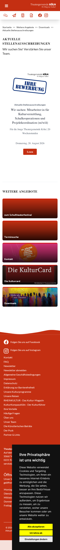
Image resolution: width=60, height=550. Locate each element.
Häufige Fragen (12, 413)
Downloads (44, 27)
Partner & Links (12, 434)
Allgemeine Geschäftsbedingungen (22, 374)
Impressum (10, 378)
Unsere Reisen (11, 396)
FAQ (6, 361)
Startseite (7, 27)
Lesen (30, 151)
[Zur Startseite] (44, 5)
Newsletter (10, 365)
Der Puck (8, 430)
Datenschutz (10, 383)
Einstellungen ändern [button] (36, 539)
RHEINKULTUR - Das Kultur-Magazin (24, 400)
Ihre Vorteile (10, 408)
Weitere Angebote (25, 27)
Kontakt (8, 357)
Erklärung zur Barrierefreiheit (19, 387)
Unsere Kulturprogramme (17, 391)
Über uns (8, 417)
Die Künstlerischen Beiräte (18, 426)
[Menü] (6, 6)
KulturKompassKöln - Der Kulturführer (24, 404)
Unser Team (10, 421)
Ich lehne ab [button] (36, 533)
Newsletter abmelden (15, 370)
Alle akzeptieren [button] (36, 526)
